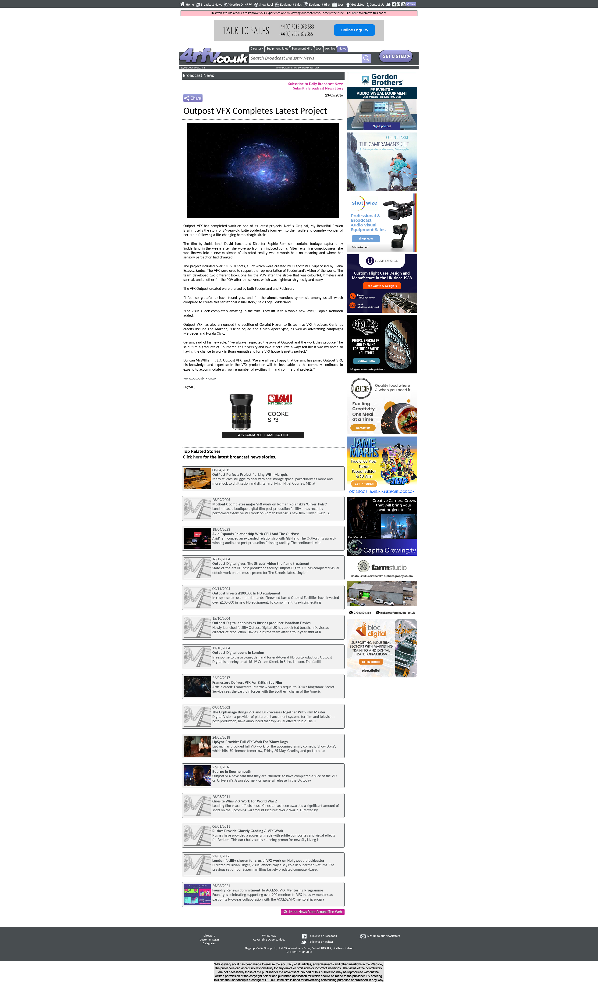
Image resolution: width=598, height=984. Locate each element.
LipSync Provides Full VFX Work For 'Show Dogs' (250, 742)
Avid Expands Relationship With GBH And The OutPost (255, 534)
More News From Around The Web (315, 912)
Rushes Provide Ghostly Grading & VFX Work (247, 831)
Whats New (269, 935)
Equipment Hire (319, 5)
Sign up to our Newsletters (383, 936)
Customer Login (209, 939)
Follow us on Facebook (323, 936)
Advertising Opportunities (269, 939)
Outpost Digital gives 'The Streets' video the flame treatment (261, 564)
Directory (256, 48)
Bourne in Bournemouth (231, 772)
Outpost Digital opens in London (238, 653)
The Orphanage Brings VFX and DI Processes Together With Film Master (268, 712)
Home (190, 5)
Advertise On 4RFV (240, 5)
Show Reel (266, 5)
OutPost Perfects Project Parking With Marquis (250, 475)
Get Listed (357, 5)
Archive (330, 48)
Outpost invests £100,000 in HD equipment (246, 593)
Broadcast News (211, 5)
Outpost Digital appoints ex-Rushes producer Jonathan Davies (261, 623)
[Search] (366, 58)
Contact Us (377, 5)
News (342, 48)
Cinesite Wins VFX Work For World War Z (244, 801)
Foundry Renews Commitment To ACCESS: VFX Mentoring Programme (267, 890)
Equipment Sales (291, 5)
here (355, 13)
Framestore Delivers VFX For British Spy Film (247, 683)
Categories (209, 943)
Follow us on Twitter (321, 942)
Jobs (340, 5)
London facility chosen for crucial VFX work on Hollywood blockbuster (268, 861)
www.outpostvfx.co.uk (199, 378)
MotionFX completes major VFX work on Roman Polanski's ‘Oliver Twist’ (269, 504)
